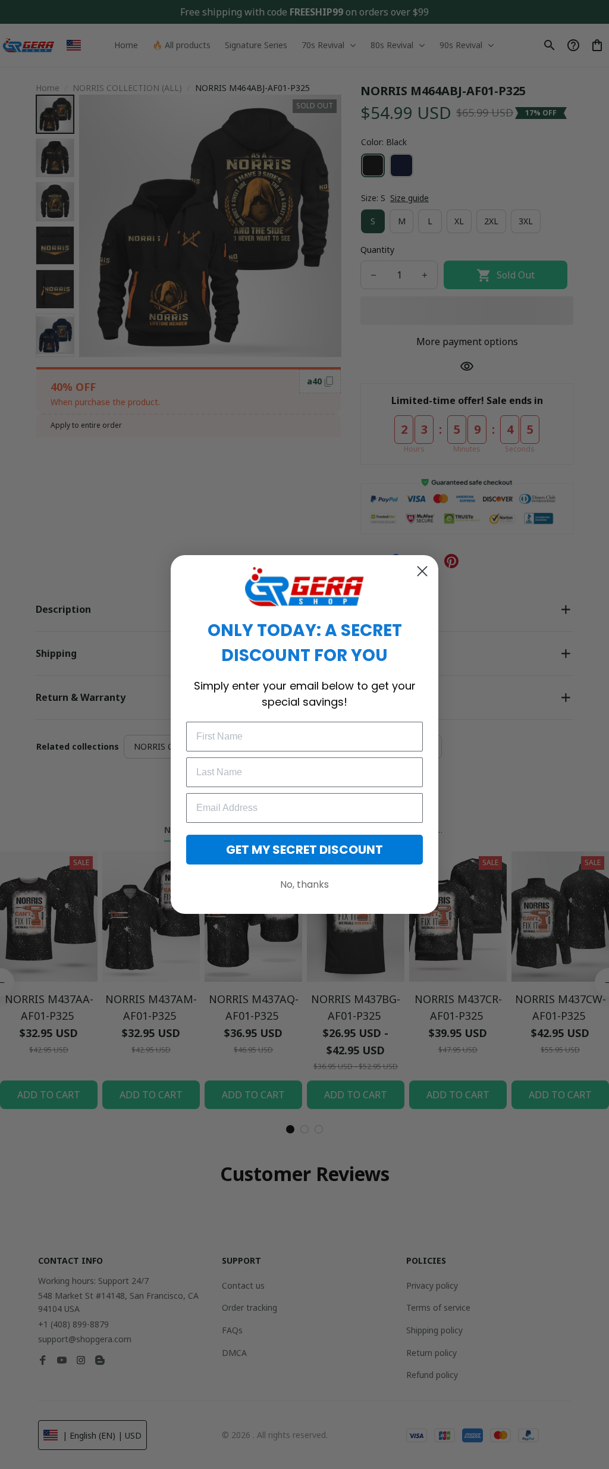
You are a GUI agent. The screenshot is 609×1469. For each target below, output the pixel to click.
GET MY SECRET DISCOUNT (304, 849)
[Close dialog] (422, 571)
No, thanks (304, 884)
